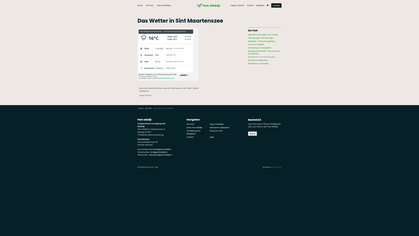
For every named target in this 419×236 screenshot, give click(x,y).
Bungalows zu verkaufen (258, 63)
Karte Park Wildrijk (256, 44)
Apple (141, 95)
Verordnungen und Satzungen (261, 38)
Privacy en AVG (216, 131)
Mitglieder (260, 5)
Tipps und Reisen (164, 5)
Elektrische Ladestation (258, 60)
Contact (250, 5)
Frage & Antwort (237, 5)
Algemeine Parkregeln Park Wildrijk (263, 34)
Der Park (149, 5)
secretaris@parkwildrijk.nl (160, 149)
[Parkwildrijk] (209, 3)
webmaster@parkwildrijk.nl (160, 155)
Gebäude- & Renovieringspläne (261, 41)
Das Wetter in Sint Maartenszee (261, 57)
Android (148, 95)
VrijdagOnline (277, 167)
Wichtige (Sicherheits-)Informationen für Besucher (264, 52)
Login (276, 5)
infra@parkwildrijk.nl (158, 152)
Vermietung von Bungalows (259, 48)
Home (140, 5)
